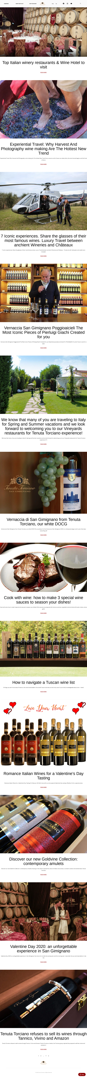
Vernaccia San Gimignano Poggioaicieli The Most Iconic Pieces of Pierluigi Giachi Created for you (43, 332)
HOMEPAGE (6, 3)
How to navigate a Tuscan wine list (43, 682)
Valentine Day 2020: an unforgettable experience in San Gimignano (43, 948)
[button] (80, 3)
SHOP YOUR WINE (32, 3)
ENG (53, 3)
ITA (56, 3)
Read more (43, 72)
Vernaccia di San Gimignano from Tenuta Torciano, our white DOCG (43, 521)
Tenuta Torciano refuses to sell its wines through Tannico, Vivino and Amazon (43, 1036)
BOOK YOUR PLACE (19, 3)
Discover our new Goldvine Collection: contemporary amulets (43, 861)
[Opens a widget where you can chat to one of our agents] (82, 1074)
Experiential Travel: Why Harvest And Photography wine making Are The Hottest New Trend (43, 148)
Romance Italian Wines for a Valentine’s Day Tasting (44, 775)
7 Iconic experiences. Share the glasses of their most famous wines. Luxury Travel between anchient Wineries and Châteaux (43, 240)
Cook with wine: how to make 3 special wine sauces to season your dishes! (43, 599)
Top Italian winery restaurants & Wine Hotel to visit (43, 64)
